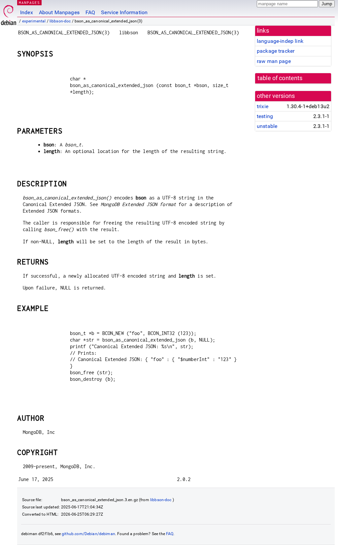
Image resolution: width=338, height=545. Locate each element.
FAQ (90, 12)
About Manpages (59, 12)
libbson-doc (60, 21)
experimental (34, 21)
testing (265, 116)
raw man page (274, 61)
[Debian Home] (8, 13)
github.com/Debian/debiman (88, 533)
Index (26, 12)
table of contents (280, 78)
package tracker (275, 51)
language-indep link (280, 41)
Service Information (124, 12)
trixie (262, 106)
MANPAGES (29, 2)
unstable (267, 126)
